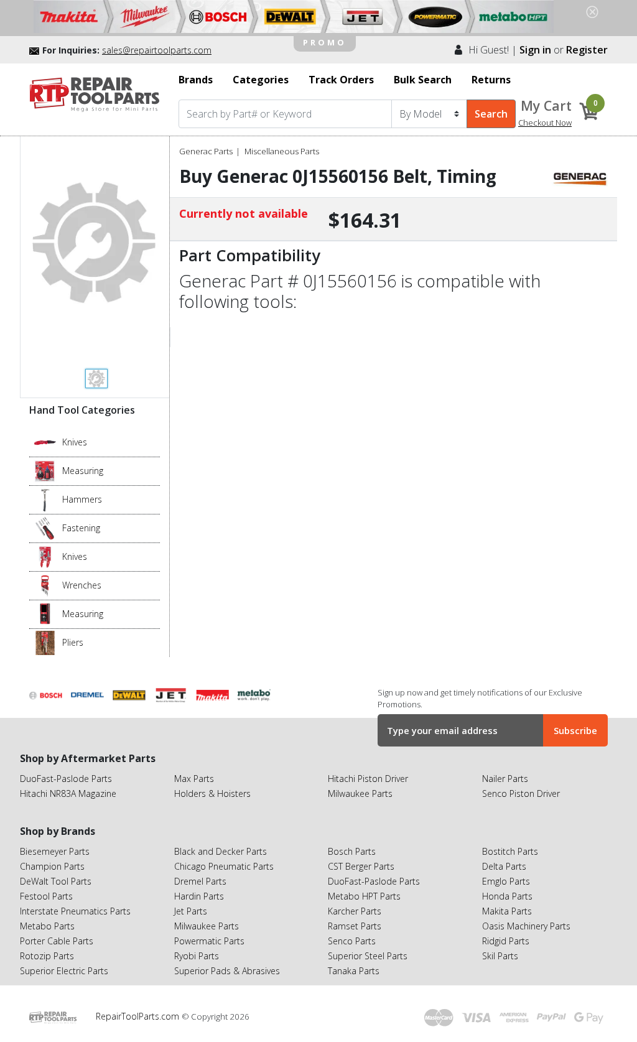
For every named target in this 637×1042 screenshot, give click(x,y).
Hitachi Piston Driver (368, 778)
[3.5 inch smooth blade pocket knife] (45, 442)
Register (587, 50)
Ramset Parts (354, 926)
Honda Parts (507, 896)
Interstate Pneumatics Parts (75, 911)
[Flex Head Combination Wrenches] (45, 585)
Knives (74, 442)
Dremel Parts (200, 881)
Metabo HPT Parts (364, 896)
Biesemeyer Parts (55, 851)
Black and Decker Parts (220, 851)
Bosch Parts (352, 851)
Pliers (72, 642)
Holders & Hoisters (212, 793)
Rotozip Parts (47, 956)
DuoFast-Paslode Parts (66, 778)
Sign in (535, 50)
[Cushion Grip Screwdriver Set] (45, 527)
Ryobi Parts (196, 956)
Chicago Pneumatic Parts (224, 866)
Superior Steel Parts (367, 956)
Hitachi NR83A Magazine (68, 793)
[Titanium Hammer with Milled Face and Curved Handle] (45, 499)
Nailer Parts (505, 778)
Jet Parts (190, 911)
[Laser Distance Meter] (45, 613)
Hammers (82, 499)
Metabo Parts (47, 926)
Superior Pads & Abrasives (227, 971)
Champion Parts (52, 866)
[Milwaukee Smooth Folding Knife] (45, 556)
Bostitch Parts (510, 851)
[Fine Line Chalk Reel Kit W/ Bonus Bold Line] (45, 470)
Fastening (81, 528)
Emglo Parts (506, 881)
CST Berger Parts (361, 866)
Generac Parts (206, 151)
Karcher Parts (354, 911)
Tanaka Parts (353, 971)
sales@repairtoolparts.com (157, 50)
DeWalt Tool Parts (55, 881)
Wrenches (81, 585)
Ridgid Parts (505, 941)
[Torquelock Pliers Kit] (45, 642)
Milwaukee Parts (360, 793)
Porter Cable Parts (56, 941)
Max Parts (194, 778)
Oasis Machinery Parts (526, 926)
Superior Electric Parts (64, 971)
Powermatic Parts (209, 941)
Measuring (82, 471)
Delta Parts (504, 866)
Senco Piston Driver (521, 793)
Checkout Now (545, 122)
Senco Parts (352, 941)
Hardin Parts (199, 896)
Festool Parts (46, 896)
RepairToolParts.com (139, 1016)
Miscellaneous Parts (281, 151)
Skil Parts (500, 956)
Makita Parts (507, 911)
